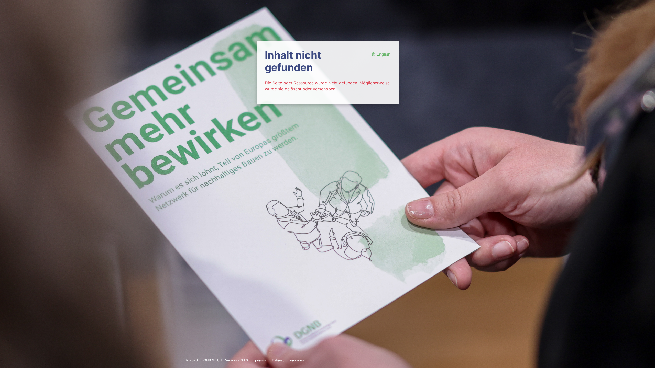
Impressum (260, 360)
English (382, 54)
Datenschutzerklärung (289, 360)
